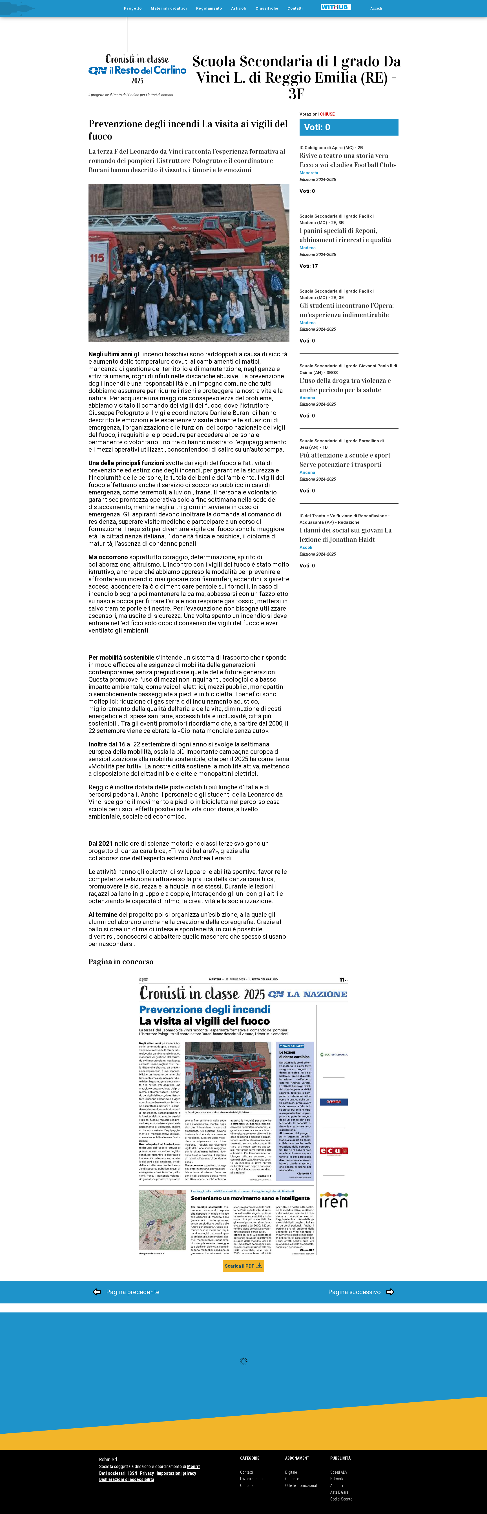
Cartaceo (292, 1479)
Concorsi (247, 1485)
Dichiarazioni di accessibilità (126, 1479)
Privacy (147, 1473)
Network (336, 1479)
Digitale (291, 1472)
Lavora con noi (252, 1479)
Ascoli (306, 547)
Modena (308, 247)
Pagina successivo (354, 1292)
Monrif (193, 1466)
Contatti (246, 1472)
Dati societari (112, 1473)
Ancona (307, 397)
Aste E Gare (339, 1492)
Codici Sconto (341, 1499)
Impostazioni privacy (176, 1473)
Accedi (376, 8)
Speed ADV (338, 1472)
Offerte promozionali (301, 1485)
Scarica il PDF (239, 1266)
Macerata (309, 172)
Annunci (336, 1485)
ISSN (132, 1473)
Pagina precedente (133, 1292)
